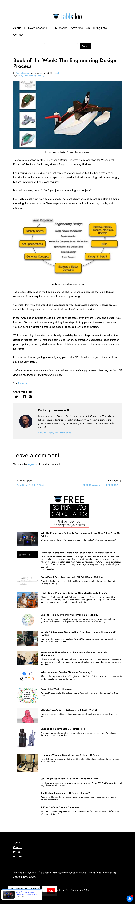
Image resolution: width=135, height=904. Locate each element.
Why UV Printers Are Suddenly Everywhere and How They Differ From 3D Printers (80, 534)
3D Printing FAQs (96, 28)
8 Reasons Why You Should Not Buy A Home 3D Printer (70, 755)
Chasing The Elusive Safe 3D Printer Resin (63, 728)
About (16, 842)
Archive (17, 856)
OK (51, 891)
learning (40, 75)
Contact (18, 34)
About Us (19, 28)
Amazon (22, 383)
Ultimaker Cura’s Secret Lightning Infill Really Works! (69, 710)
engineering (30, 75)
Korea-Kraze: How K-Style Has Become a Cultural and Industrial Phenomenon (74, 654)
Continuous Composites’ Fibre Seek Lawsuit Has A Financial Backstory (78, 552)
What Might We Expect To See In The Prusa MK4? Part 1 (70, 778)
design (21, 75)
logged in (33, 464)
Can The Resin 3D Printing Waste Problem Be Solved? (69, 614)
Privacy (17, 851)
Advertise (77, 28)
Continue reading (53, 569)
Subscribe (61, 28)
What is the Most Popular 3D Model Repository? (66, 672)
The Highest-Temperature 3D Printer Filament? (65, 793)
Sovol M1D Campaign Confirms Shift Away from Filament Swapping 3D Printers (78, 633)
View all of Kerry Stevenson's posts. (54, 432)
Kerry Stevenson (23, 72)
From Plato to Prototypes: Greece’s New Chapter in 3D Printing (74, 593)
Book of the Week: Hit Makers (56, 689)
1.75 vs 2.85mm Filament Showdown (60, 807)
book (57, 72)
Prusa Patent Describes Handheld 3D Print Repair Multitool (72, 577)
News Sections (37, 28)
